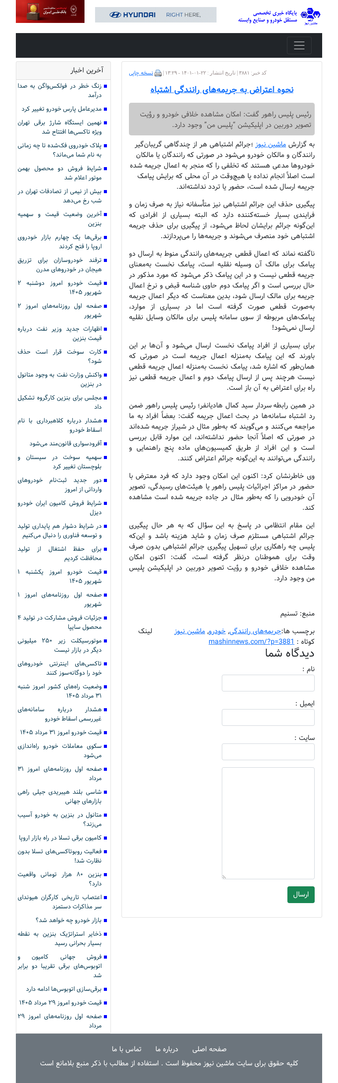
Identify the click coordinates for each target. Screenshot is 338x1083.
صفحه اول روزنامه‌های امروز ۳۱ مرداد (60, 774)
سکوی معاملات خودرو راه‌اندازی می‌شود (60, 751)
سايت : (295, 738)
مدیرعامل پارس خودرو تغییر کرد (62, 109)
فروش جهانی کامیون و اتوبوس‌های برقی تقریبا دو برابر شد (60, 966)
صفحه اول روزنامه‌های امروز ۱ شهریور (60, 599)
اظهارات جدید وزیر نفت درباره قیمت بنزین (60, 334)
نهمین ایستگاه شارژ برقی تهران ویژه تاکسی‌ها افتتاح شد (60, 127)
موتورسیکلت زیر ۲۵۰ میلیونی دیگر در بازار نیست (60, 645)
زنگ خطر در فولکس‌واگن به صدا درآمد (60, 91)
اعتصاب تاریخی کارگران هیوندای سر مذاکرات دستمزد (60, 902)
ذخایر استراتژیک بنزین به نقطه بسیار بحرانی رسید (60, 939)
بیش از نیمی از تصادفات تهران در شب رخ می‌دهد (60, 196)
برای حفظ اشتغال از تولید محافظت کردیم (60, 554)
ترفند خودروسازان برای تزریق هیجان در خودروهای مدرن (60, 265)
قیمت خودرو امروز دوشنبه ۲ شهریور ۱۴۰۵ (60, 288)
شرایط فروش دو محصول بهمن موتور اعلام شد (60, 173)
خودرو (217, 631)
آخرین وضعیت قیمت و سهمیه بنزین (60, 219)
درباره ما (166, 1049)
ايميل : (294, 703)
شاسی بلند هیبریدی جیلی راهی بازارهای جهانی (60, 797)
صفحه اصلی (209, 1049)
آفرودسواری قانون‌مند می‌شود (65, 444)
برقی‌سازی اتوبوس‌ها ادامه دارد (64, 989)
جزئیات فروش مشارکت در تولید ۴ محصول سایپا (60, 622)
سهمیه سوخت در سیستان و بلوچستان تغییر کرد (60, 462)
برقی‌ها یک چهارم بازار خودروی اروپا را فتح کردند (60, 242)
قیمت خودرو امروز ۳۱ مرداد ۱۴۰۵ (61, 733)
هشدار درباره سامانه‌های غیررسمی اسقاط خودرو (60, 714)
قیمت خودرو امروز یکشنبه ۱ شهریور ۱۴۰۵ (60, 576)
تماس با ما (126, 1049)
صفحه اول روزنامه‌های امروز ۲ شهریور (60, 311)
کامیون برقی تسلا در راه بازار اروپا (60, 838)
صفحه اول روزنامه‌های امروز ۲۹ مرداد (60, 1021)
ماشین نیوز (189, 631)
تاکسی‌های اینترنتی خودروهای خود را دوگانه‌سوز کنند (60, 668)
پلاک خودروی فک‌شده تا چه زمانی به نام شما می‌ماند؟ (60, 150)
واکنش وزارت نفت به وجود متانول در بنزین (60, 379)
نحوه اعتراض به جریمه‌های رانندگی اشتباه (222, 90)
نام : (295, 669)
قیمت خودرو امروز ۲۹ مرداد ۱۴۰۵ (60, 1003)
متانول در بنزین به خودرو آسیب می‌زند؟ (60, 819)
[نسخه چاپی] (158, 73)
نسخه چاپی (141, 73)
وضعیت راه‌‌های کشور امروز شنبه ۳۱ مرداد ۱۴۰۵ (60, 691)
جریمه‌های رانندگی (255, 631)
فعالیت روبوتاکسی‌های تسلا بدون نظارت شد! (60, 856)
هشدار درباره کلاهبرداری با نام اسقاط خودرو (60, 425)
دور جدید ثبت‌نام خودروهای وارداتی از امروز (60, 485)
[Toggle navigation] (299, 45)
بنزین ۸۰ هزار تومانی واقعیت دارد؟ (60, 879)
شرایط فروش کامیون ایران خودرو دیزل (60, 508)
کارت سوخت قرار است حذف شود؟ (60, 356)
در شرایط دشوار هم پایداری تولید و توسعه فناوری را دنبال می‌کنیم (60, 531)
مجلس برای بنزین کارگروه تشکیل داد (60, 402)
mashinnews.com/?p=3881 (251, 642)
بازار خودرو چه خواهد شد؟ (69, 920)
